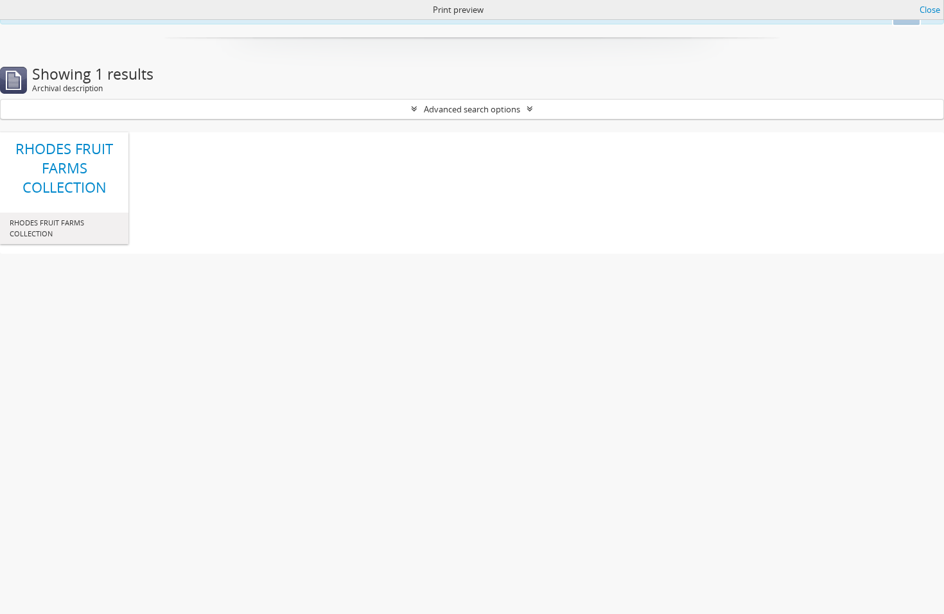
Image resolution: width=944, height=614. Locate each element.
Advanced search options (472, 109)
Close (930, 9)
